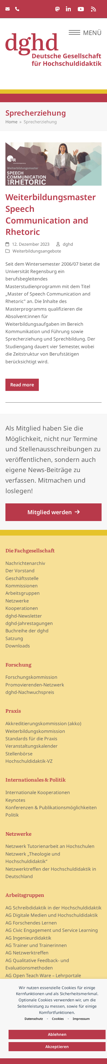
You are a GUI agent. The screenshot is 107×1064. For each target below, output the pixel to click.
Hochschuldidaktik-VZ (29, 761)
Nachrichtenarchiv (25, 563)
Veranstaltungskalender (31, 746)
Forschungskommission (31, 677)
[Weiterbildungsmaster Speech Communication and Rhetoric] (53, 163)
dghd (68, 244)
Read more (22, 385)
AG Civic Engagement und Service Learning (51, 930)
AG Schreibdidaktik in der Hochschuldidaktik (53, 908)
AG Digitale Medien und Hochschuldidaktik (51, 915)
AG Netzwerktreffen (27, 953)
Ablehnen (57, 1034)
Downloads (17, 646)
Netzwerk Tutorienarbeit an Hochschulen (49, 846)
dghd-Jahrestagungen (29, 623)
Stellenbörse (19, 754)
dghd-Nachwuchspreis (29, 692)
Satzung (14, 638)
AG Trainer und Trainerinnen (36, 945)
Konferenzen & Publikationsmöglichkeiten (51, 807)
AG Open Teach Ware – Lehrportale (43, 975)
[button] (85, 32)
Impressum (81, 1018)
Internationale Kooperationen (37, 792)
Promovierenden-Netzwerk (34, 685)
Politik (12, 815)
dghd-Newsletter (23, 616)
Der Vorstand (20, 570)
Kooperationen (21, 608)
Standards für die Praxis (31, 738)
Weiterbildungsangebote (37, 251)
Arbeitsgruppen (22, 593)
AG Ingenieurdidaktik (28, 938)
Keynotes (15, 800)
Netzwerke (17, 601)
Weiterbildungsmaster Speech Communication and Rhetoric (50, 214)
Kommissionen (21, 586)
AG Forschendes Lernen (31, 923)
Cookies (58, 1018)
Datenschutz (34, 1018)
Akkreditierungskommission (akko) (43, 723)
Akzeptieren (57, 1046)
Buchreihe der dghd (27, 631)
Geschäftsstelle (22, 578)
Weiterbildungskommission (35, 731)
